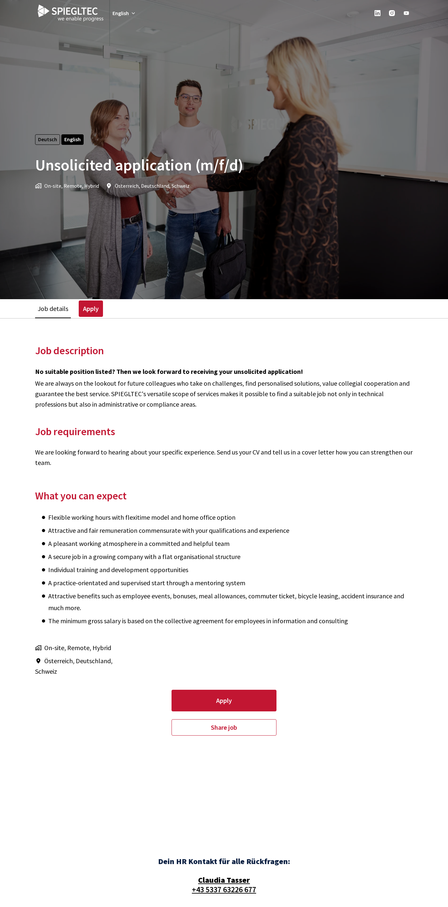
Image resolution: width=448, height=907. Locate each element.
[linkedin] (377, 13)
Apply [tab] (91, 308)
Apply (224, 700)
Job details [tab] (53, 308)
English (72, 139)
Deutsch (47, 139)
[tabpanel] (224, 539)
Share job (224, 727)
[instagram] (391, 13)
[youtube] (406, 13)
